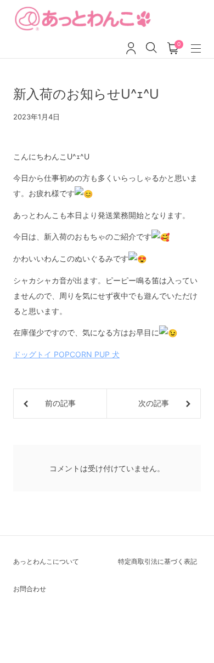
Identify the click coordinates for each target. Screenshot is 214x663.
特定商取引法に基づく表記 (157, 561)
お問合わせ (29, 589)
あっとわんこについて (46, 561)
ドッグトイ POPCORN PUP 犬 (66, 354)
